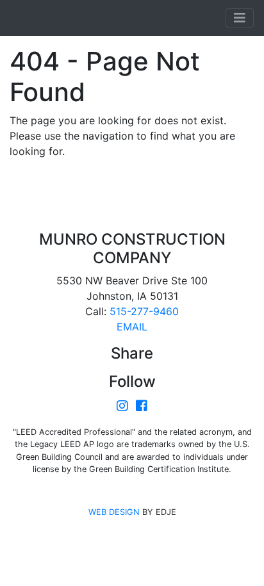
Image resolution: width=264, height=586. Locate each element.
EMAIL (132, 326)
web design (114, 512)
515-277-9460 (144, 311)
